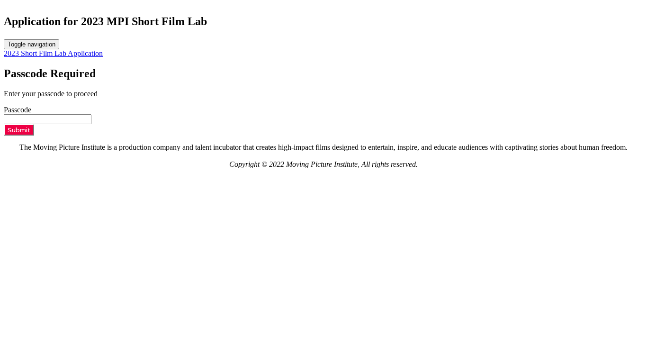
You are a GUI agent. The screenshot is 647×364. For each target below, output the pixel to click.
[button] (19, 130)
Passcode (17, 110)
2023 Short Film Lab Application (53, 53)
